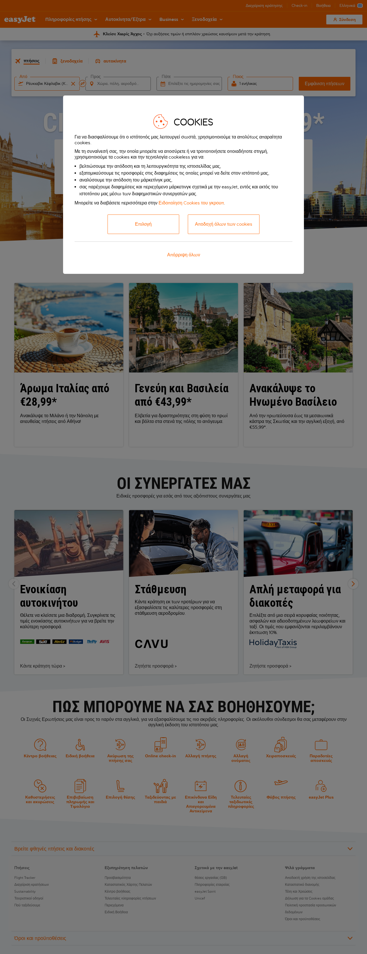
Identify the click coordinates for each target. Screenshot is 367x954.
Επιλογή (143, 224)
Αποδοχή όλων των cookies (223, 224)
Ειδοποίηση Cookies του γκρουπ (191, 203)
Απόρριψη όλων (183, 254)
